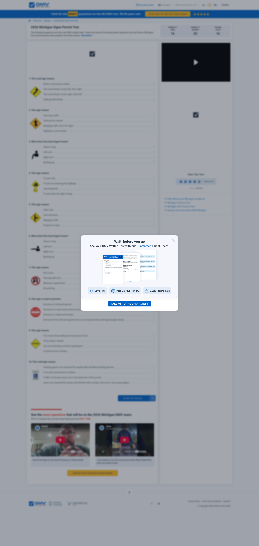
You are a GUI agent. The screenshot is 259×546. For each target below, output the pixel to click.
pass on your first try (127, 290)
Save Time (100, 290)
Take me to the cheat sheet (129, 303)
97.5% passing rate (160, 290)
